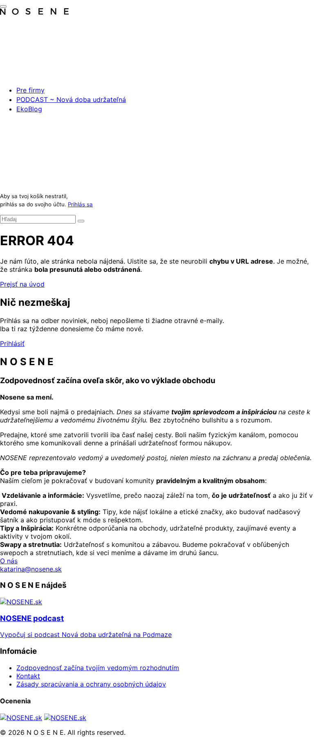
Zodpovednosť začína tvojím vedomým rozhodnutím (97, 668)
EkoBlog (29, 109)
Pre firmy (30, 90)
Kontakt (28, 676)
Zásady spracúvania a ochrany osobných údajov (91, 684)
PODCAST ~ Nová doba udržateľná (71, 99)
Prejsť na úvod (22, 284)
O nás (9, 561)
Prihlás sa (80, 204)
